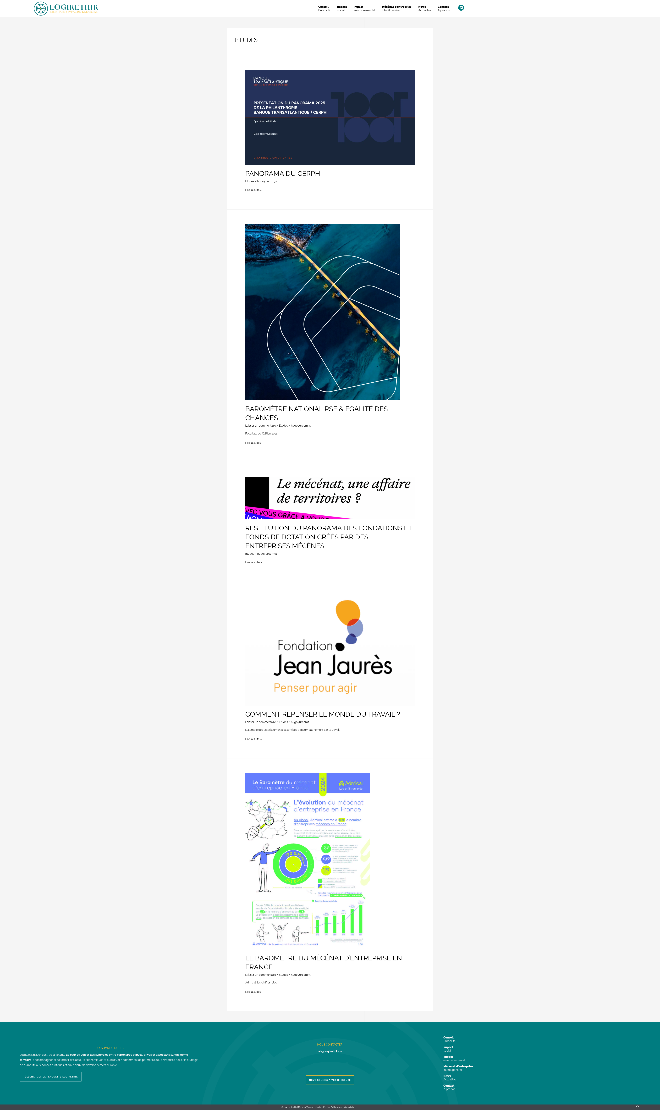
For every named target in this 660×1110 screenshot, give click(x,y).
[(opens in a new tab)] (330, 117)
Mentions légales (322, 1107)
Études (249, 181)
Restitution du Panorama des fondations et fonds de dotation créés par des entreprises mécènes (328, 537)
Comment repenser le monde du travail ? (322, 714)
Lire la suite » (253, 189)
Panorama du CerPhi (283, 173)
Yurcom (309, 1107)
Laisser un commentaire (260, 425)
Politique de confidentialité (342, 1107)
